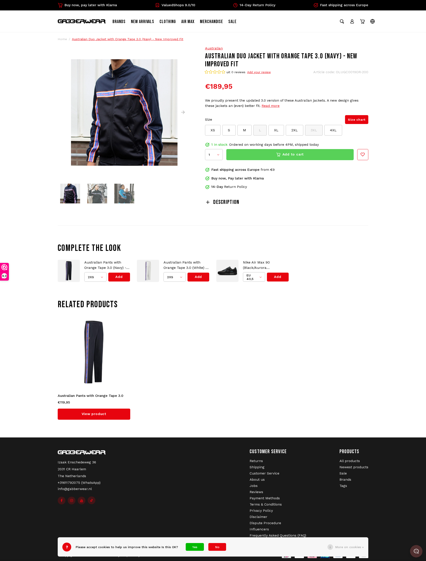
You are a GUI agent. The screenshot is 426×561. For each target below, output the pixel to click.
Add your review (259, 72)
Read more (271, 106)
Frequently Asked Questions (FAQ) (278, 535)
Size (208, 119)
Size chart (356, 119)
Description (226, 202)
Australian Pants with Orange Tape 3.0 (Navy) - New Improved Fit (105, 265)
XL (276, 130)
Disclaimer (258, 517)
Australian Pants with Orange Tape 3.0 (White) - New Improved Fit (185, 265)
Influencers (259, 529)
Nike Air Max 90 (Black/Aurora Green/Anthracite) (258, 265)
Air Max (188, 21)
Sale (343, 473)
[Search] (341, 21)
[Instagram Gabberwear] (71, 500)
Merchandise (211, 21)
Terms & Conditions (266, 504)
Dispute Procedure (265, 523)
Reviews (256, 492)
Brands (119, 21)
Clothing (168, 21)
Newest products (353, 467)
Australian (214, 48)
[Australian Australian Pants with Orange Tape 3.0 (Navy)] (94, 352)
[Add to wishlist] (362, 154)
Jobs (254, 486)
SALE (232, 21)
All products (349, 461)
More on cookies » (349, 547)
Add (118, 277)
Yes (194, 547)
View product (94, 414)
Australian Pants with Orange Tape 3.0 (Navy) (90, 396)
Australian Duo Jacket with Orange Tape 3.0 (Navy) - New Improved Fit (127, 39)
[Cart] (362, 21)
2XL (294, 130)
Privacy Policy (261, 511)
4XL (333, 130)
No (217, 547)
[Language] (372, 21)
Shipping (257, 467)
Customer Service (264, 473)
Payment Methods (265, 498)
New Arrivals (142, 21)
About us (257, 480)
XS (213, 130)
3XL (314, 130)
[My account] (352, 21)
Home (62, 39)
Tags (343, 486)
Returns (256, 461)
